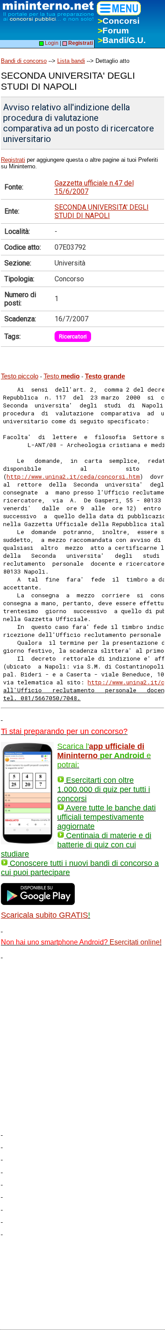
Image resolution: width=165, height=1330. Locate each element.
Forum (113, 30)
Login (51, 43)
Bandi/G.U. (122, 40)
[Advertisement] (82, 1041)
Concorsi (118, 20)
